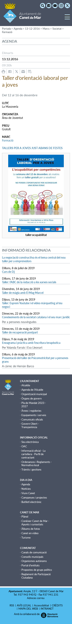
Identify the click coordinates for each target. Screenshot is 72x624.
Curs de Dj (8, 271)
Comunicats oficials (32, 419)
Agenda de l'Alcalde (32, 389)
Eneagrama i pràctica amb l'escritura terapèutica (31, 342)
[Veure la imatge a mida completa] (36, 231)
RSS (12, 605)
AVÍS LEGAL (24, 605)
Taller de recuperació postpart (20, 332)
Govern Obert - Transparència (30, 425)
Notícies (26, 488)
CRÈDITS (57, 605)
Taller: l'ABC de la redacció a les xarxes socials (29, 282)
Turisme (26, 537)
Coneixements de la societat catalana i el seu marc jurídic (36, 317)
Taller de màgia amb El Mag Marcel (22, 292)
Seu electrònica (30, 441)
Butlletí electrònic (31, 502)
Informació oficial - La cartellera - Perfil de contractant (33, 454)
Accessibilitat (41, 605)
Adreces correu (36, 598)
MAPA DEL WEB (28, 608)
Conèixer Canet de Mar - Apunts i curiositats (35, 522)
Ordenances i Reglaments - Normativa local (36, 463)
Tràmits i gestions (31, 469)
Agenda (25, 484)
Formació (7, 32)
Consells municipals (32, 556)
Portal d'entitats (30, 565)
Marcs (46, 28)
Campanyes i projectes (34, 497)
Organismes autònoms (34, 561)
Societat (57, 28)
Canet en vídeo (29, 533)
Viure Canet (28, 493)
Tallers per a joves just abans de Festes (32, 148)
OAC (24, 446)
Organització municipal (34, 394)
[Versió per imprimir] (3, 71)
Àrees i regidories (31, 410)
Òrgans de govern (31, 398)
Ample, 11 (29, 591)
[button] (67, 18)
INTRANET (47, 608)
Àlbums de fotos (30, 528)
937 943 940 (26, 594)
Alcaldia (25, 385)
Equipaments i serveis (33, 415)
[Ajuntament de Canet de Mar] (22, 20)
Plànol (24, 516)
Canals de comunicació (34, 552)
